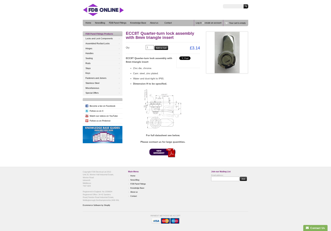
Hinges (89, 48)
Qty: (128, 47)
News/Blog (100, 23)
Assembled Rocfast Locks (98, 43)
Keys (88, 73)
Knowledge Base (138, 23)
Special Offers (92, 93)
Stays (88, 68)
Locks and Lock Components (99, 38)
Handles (89, 53)
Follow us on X (96, 111)
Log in (199, 23)
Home (88, 23)
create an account (213, 23)
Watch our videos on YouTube (104, 116)
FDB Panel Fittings (117, 23)
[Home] (108, 14)
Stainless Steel (92, 83)
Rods (88, 63)
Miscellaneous (92, 88)
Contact (168, 23)
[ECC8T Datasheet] (163, 156)
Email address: (217, 175)
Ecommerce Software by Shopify (96, 205)
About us (154, 23)
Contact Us (317, 228)
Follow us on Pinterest (100, 121)
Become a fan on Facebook (102, 106)
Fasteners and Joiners (96, 78)
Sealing (89, 58)
